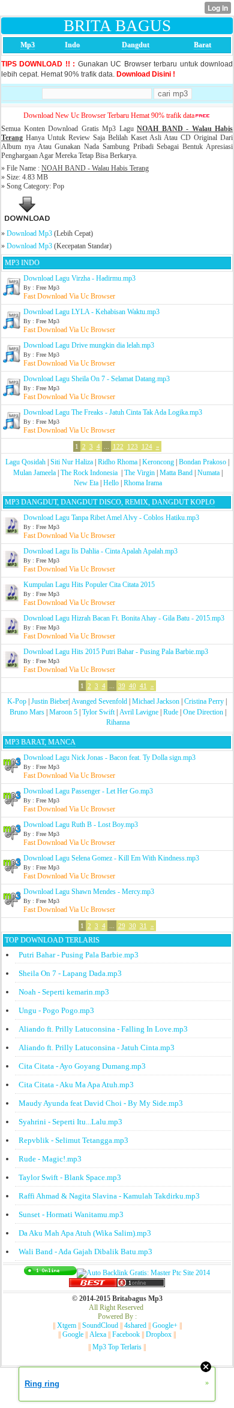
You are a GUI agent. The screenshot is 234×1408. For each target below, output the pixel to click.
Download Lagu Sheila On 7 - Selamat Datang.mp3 (96, 379)
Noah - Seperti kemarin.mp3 (64, 991)
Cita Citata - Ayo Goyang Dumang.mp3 (82, 1066)
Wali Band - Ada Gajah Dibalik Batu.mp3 (85, 1251)
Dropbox (159, 1334)
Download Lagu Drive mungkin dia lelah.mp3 (88, 345)
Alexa (97, 1334)
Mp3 (27, 45)
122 (118, 446)
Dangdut (135, 45)
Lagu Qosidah (25, 462)
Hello (111, 483)
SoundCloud (100, 1325)
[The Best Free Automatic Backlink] (93, 1285)
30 (132, 925)
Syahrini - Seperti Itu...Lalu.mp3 (70, 1121)
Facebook (126, 1334)
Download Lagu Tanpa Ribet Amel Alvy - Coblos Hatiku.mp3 (111, 517)
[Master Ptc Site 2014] (143, 1273)
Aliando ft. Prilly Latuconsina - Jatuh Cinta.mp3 (97, 1047)
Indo (72, 45)
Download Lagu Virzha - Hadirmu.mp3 (79, 278)
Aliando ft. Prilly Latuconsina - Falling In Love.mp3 (103, 1028)
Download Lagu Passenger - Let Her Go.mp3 (88, 791)
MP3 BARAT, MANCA (40, 742)
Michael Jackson (155, 701)
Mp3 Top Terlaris (117, 1347)
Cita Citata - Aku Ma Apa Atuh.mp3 (76, 1084)
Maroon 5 (63, 712)
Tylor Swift (98, 712)
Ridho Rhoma (117, 462)
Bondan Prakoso (202, 462)
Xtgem (66, 1325)
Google (72, 1334)
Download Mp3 (29, 233)
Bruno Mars (27, 712)
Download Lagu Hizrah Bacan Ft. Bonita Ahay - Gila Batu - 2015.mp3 (123, 618)
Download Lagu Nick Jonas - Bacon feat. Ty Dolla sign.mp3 (109, 757)
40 (132, 685)
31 (143, 925)
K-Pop (16, 701)
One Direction (203, 712)
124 (147, 446)
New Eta (86, 483)
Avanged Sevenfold (99, 701)
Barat (202, 45)
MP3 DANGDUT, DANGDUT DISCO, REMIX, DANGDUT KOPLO (110, 502)
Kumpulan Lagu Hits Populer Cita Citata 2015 (89, 584)
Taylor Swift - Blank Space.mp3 (70, 1177)
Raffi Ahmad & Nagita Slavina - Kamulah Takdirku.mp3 (109, 1195)
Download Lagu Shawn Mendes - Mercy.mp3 (88, 891)
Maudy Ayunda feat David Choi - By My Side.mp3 (101, 1103)
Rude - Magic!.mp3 (50, 1158)
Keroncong (158, 462)
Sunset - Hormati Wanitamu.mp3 (71, 1214)
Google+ (165, 1325)
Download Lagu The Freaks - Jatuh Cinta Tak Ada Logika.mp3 (112, 412)
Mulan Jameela (34, 473)
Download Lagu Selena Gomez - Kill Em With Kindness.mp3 (111, 858)
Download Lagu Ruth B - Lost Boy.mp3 (80, 824)
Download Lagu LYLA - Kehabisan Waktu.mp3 (91, 312)
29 (121, 925)
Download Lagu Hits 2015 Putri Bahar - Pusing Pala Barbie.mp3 (115, 651)
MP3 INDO (22, 263)
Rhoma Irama (143, 483)
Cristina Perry (204, 701)
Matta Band (176, 473)
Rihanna (118, 722)
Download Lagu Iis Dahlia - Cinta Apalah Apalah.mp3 (100, 551)
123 (132, 446)
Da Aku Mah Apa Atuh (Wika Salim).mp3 (85, 1232)
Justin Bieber (49, 701)
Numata (208, 473)
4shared (135, 1325)
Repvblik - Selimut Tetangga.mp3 (73, 1140)
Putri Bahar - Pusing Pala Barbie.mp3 (79, 954)
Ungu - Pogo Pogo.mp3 (56, 1010)
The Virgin (139, 473)
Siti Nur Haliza (71, 462)
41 (143, 685)
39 (121, 685)
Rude (170, 712)
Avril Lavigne (138, 712)
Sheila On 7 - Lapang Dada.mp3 (70, 973)
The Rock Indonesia (90, 473)
